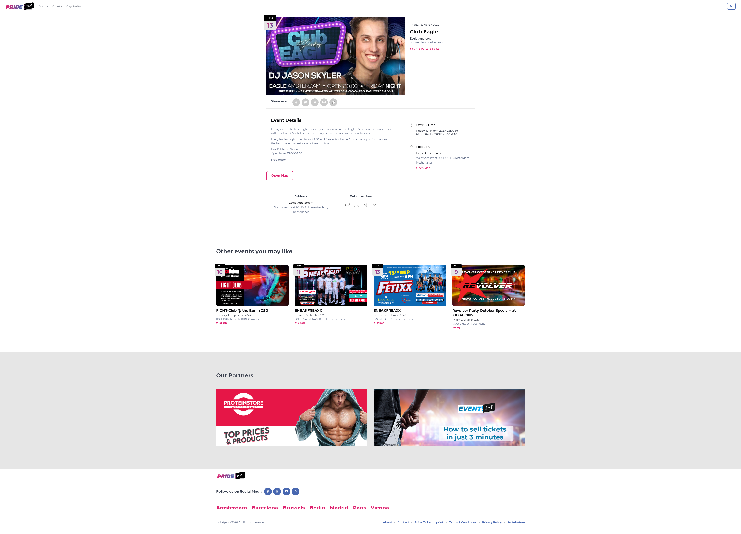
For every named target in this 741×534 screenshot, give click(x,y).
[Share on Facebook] (296, 102)
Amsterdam (231, 508)
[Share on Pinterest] (315, 102)
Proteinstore (516, 522)
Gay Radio (73, 6)
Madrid (339, 508)
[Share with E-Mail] (324, 102)
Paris (359, 508)
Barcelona (265, 508)
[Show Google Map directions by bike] (375, 204)
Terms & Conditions (462, 522)
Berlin (317, 508)
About (387, 522)
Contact (403, 522)
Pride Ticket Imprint (429, 522)
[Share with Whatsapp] (333, 102)
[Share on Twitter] (305, 102)
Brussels (294, 508)
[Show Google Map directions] (347, 204)
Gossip (57, 6)
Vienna (380, 508)
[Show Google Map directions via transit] (356, 204)
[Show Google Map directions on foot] (366, 204)
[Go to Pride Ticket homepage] (19, 6)
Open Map (279, 175)
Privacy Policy (492, 522)
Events (43, 6)
